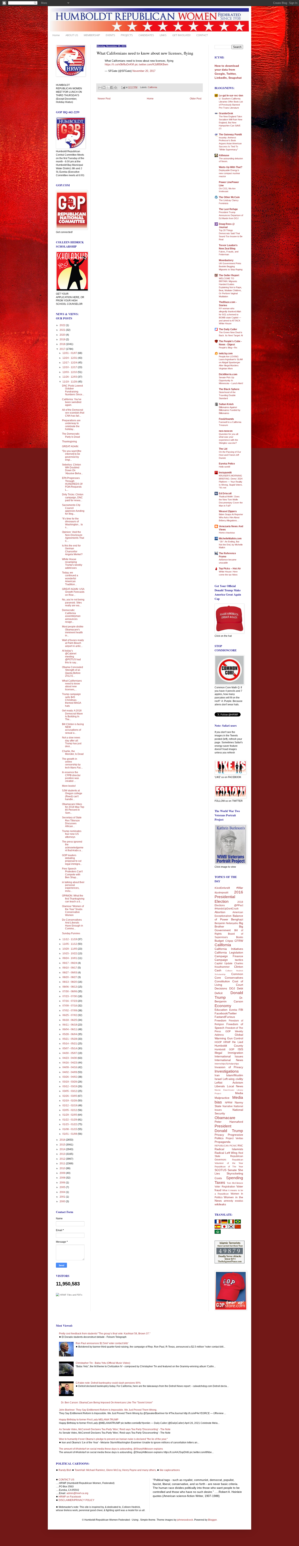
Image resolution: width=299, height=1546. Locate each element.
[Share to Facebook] (112, 87)
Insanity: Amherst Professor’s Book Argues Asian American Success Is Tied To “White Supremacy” (230, 143)
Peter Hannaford (229, 1121)
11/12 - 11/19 (70, 939)
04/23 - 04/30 (70, 1058)
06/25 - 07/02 (70, 1015)
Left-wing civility (233, 1079)
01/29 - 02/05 (70, 1114)
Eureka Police (227, 463)
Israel (218, 1079)
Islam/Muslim (234, 1075)
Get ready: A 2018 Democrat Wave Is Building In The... (72, 715)
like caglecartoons (170, 1470)
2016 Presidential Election (229, 897)
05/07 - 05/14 (70, 1048)
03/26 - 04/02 (70, 1076)
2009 (63, 1173)
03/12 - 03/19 (70, 1086)
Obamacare (225, 1118)
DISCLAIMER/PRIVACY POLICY (76, 1500)
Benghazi (237, 919)
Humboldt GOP (224, 1049)
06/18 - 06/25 (70, 1020)
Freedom (220, 1020)
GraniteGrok (226, 113)
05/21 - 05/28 (70, 1038)
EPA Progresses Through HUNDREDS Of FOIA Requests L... (72, 484)
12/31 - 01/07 (70, 353)
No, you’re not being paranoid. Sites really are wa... (73, 602)
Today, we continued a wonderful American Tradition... (70, 578)
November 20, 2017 (143, 70)
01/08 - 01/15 (70, 1129)
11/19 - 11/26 (70, 381)
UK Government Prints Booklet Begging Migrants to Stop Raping (230, 266)
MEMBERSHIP (92, 35)
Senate (232, 1170)
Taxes (220, 1182)
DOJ (232, 988)
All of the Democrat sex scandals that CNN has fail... (73, 412)
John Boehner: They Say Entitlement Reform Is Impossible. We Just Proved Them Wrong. (108, 1409)
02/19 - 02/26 (70, 1100)
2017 (63, 349)
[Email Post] (123, 87)
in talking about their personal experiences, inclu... (73, 886)
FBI (241, 1009)
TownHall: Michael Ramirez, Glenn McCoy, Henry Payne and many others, (115, 1470)
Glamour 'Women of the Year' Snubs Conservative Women (73, 910)
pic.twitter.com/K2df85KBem (151, 64)
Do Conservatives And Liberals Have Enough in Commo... (72, 924)
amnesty (228, 1200)
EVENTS (110, 35)
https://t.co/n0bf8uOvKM (119, 64)
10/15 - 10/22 (70, 953)
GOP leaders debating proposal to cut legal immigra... (72, 859)
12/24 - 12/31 (70, 358)
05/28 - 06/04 (70, 1034)
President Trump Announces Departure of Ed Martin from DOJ (231, 215)
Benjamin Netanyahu (226, 923)
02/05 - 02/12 (70, 1110)
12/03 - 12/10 (70, 372)
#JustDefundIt (222, 888)
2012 (63, 1158)
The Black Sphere (229, 389)
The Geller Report (229, 275)
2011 (63, 1163)
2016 (63, 1139)
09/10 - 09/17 (70, 967)
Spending (234, 1178)
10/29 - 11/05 (70, 948)
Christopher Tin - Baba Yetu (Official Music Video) (103, 1363)
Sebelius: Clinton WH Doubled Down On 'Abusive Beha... (72, 469)
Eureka (233, 1009)
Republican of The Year (229, 1166)
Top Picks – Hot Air (230, 568)
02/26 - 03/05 (70, 1096)
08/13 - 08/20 (70, 981)
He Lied (237, 1042)
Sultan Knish (226, 404)
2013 (63, 1154)
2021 (63, 330)
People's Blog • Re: (228, 347)
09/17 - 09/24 (70, 963)
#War (239, 887)
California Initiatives (229, 948)
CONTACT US (66, 1479)
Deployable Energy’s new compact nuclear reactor (229, 173)
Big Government (229, 928)
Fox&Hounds (226, 419)
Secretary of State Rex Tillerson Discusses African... (72, 822)
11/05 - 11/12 (70, 944)
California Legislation (229, 952)
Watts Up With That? (230, 167)
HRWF (227, 1042)
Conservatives (234, 977)
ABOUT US (71, 35)
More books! (69, 785)
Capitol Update (223, 963)
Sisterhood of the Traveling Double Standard (227, 395)
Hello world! (224, 466)
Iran (217, 1075)
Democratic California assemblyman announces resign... (71, 616)
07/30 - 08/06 (70, 991)
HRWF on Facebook (70, 1496)
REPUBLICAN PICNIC (226, 1145)
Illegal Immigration (229, 1052)
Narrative (228, 1106)
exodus (239, 1200)
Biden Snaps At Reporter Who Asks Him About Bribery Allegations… (231, 517)
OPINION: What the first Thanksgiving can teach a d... (73, 898)
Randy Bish (65, 1470)
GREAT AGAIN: (70, 446)
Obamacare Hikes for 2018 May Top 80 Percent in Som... (73, 808)
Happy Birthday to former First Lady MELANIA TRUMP (88, 1419)
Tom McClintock (235, 1183)
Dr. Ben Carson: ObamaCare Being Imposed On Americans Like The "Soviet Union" (107, 1402)
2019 (63, 339)
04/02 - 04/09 (70, 1072)
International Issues (229, 1056)
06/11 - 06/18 (70, 1024)
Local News (235, 1086)
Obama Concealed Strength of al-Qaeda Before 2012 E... (72, 671)
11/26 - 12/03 (70, 376)
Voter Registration (225, 1186)
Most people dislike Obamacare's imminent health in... (72, 631)
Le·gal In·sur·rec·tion (231, 95)
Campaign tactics (229, 959)
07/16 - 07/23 (70, 1001)
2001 (63, 1196)
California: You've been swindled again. (71, 402)
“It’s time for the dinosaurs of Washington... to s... (72, 523)
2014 (63, 1149)
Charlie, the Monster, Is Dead (73, 752)
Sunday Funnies (71, 933)
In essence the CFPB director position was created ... (71, 776)
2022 (63, 325)
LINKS (163, 35)
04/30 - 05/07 (70, 1053)
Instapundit (225, 472)
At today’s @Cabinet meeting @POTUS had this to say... (71, 656)
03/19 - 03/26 (70, 1081)
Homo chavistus (227, 532)
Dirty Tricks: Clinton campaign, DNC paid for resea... (72, 497)
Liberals (220, 1086)
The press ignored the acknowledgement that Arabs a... (72, 846)
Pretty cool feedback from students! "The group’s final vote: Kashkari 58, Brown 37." (104, 1333)
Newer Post (104, 98)
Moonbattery (226, 260)
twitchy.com (226, 353)
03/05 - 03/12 (70, 1091)
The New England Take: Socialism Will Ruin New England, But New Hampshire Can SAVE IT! (230, 122)
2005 (63, 1187)
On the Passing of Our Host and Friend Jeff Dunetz (230, 455)
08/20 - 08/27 (70, 977)
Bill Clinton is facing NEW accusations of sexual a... (73, 728)
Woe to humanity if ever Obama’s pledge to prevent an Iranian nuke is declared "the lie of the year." (113, 1439)
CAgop (229, 940)
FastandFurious (225, 1016)
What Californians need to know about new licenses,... (72, 685)
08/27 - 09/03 (70, 972)
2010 (63, 1168)
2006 (63, 1182)
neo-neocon (225, 431)
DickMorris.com (228, 374)
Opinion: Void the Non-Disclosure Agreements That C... (73, 536)
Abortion (220, 912)
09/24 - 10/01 (70, 958)
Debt (240, 988)
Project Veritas (234, 1138)
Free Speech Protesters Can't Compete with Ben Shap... (72, 873)
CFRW (239, 940)
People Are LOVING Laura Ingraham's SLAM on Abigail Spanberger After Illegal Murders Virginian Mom (231, 362)
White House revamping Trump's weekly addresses (72, 563)
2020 (63, 334)
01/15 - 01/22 (70, 1124)
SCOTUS (220, 1170)
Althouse (224, 155)
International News (229, 1060)
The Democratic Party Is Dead (71, 435)
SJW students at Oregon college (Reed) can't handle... (72, 795)
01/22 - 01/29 (70, 1119)
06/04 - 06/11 (70, 1029)
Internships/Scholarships (227, 1063)
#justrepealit (221, 892)
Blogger (212, 1519)
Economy (223, 1006)
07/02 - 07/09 (70, 1010)
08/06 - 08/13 (70, 986)
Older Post (195, 98)
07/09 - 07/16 (70, 1005)
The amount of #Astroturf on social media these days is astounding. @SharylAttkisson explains (111, 1448)
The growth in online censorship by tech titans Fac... (72, 763)
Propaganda (222, 1141)
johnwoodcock (185, 1519)
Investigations (227, 1071)
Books (239, 937)
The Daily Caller (228, 329)
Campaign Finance (229, 956)
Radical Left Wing (226, 1152)
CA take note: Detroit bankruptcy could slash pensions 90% (108, 1382)
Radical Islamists (229, 1149)
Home (56, 35)
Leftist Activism (229, 1082)
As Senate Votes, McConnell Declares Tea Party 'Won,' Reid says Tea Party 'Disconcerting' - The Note (114, 1429)
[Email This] (100, 87)
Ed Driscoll (225, 493)
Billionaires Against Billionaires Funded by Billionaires (229, 410)
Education (221, 1009)
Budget (219, 940)
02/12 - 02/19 (70, 1105)
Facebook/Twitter (226, 1013)
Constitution (222, 981)
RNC (240, 1145)
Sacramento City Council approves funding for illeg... (73, 509)
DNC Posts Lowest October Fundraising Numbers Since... (73, 390)
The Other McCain (229, 197)
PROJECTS (127, 35)
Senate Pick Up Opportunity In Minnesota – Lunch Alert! (231, 380)
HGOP (218, 1042)
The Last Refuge (228, 209)
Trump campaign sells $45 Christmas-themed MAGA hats (71, 700)
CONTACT (202, 35)
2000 (63, 1201)
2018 (63, 344)
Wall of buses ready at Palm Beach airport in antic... (73, 643)
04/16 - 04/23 (70, 1062)
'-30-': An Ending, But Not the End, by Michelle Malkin (231, 544)
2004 (63, 1192)
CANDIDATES (146, 35)
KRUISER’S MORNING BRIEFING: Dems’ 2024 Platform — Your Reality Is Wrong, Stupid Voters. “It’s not (231, 481)
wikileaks (220, 1204)
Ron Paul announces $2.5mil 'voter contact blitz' (102, 1343)
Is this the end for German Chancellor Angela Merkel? (72, 550)
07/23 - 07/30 (70, 996)
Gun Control (235, 1038)
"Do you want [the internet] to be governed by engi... (71, 455)
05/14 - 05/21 (70, 1043)
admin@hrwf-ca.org (77, 1493)
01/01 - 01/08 (70, 1133)
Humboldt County (229, 1045)
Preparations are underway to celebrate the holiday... (71, 425)
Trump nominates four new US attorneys (71, 834)
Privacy (219, 1134)
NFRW (228, 1102)
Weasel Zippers (228, 511)
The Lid (223, 448)
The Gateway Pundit (230, 134)
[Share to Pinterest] (115, 87)
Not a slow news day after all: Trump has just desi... (71, 742)
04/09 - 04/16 (70, 1067)
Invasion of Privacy (229, 1067)
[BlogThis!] (104, 87)
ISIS (240, 1049)
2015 (63, 1144)
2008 (63, 1177)
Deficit (219, 993)
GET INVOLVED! (181, 35)
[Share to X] (108, 87)
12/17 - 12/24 (70, 362)
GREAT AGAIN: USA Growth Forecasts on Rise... (73, 592)
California (152, 87)
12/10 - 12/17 (70, 367)
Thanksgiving (69, 441)
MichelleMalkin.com (230, 538)
